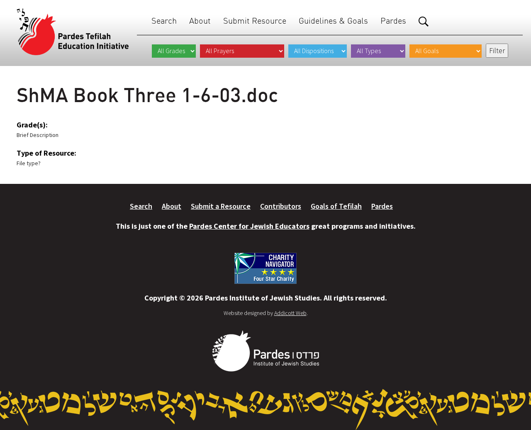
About (200, 20)
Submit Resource (254, 20)
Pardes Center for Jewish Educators (249, 226)
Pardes (393, 20)
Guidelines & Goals (333, 20)
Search (164, 20)
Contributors (280, 206)
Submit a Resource (221, 206)
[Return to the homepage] (73, 31)
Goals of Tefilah (336, 206)
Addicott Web (290, 313)
